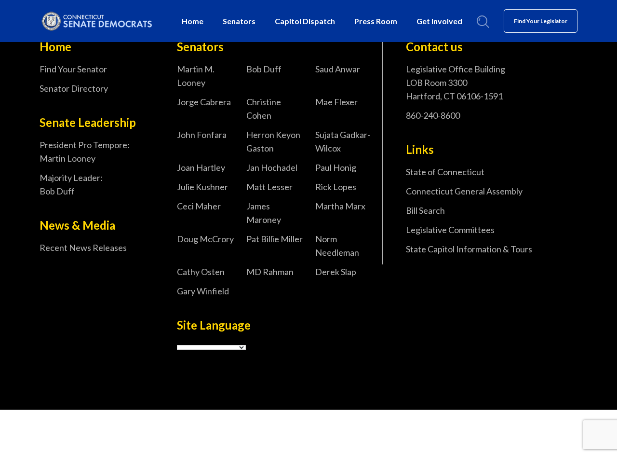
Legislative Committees (450, 229)
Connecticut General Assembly (464, 191)
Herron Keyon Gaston (273, 141)
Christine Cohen (263, 109)
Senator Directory (74, 88)
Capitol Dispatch (305, 21)
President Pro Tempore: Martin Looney (85, 151)
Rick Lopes (335, 186)
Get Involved (439, 21)
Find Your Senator (73, 69)
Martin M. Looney (196, 76)
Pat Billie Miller (274, 239)
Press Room (375, 21)
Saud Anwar (337, 69)
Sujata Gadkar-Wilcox (342, 141)
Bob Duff (264, 69)
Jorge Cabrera (204, 102)
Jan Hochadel (271, 167)
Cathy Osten (201, 271)
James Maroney (263, 213)
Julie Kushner (202, 186)
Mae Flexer (336, 102)
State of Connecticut (445, 171)
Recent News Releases (83, 247)
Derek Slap (335, 271)
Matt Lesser (269, 186)
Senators (239, 21)
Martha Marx (340, 206)
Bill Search (425, 210)
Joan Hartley (201, 167)
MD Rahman (270, 271)
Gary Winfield (203, 291)
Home (192, 21)
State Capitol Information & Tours (469, 249)
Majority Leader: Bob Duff (71, 184)
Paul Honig (335, 167)
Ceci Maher (199, 206)
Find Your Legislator (540, 21)
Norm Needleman (337, 246)
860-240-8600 (433, 115)
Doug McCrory (205, 239)
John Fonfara (202, 134)
